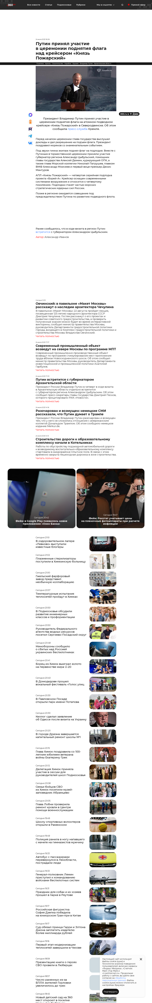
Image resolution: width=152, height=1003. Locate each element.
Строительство (57, 64)
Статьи (48, 5)
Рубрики (80, 5)
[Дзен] (129, 114)
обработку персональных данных (114, 979)
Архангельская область (102, 64)
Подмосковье (64, 5)
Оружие (75, 64)
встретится (43, 231)
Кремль (48, 64)
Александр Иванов (56, 237)
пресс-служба (77, 129)
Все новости (33, 5)
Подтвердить (110, 992)
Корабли (68, 64)
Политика (40, 64)
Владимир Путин (86, 64)
